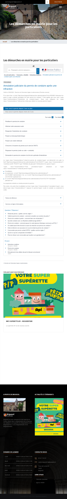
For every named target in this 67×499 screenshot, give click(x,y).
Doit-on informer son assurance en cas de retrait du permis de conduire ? (28, 228)
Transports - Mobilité (22, 75)
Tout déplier (58, 117)
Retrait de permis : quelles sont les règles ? (20, 213)
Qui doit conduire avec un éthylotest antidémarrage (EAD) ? (25, 221)
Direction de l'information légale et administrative (15, 263)
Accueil (5, 41)
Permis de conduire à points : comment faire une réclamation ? (25, 218)
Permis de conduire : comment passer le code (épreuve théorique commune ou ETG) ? (32, 223)
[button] (33, 121)
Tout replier (48, 117)
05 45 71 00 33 (58, 2)
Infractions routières (35, 75)
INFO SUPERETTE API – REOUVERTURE (45, 436)
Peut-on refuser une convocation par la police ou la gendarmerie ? (26, 235)
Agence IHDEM (40, 482)
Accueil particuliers (9, 75)
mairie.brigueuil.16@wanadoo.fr (13, 2)
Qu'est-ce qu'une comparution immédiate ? (20, 232)
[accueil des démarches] (33, 66)
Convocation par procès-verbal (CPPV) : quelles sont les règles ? (26, 230)
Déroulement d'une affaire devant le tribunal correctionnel (24, 252)
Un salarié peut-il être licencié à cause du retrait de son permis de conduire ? (29, 225)
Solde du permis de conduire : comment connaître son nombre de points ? (29, 216)
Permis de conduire (13, 248)
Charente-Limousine (41, 479)
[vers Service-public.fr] (51, 70)
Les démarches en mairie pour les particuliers (30, 60)
